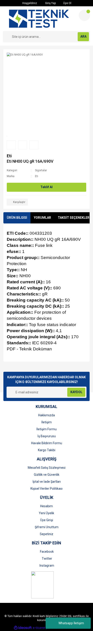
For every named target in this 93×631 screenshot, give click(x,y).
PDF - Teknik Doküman (29, 349)
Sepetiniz (46, 534)
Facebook (47, 551)
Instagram (47, 565)
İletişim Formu (46, 429)
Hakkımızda (46, 415)
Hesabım (46, 506)
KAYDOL (76, 392)
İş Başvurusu (46, 436)
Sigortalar (41, 170)
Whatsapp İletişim (71, 623)
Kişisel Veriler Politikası (46, 488)
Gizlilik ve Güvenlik (46, 474)
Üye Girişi (46, 520)
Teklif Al (46, 187)
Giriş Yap (50, 3)
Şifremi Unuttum (46, 527)
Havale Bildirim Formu (46, 443)
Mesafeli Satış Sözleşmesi (46, 467)
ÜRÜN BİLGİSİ (17, 217)
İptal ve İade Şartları (47, 481)
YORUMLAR (42, 217)
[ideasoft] (23, 628)
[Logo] (39, 19)
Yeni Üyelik (46, 513)
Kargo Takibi (46, 450)
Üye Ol (67, 3)
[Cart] (84, 15)
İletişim (46, 422)
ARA (83, 36)
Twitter (47, 558)
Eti (9, 155)
